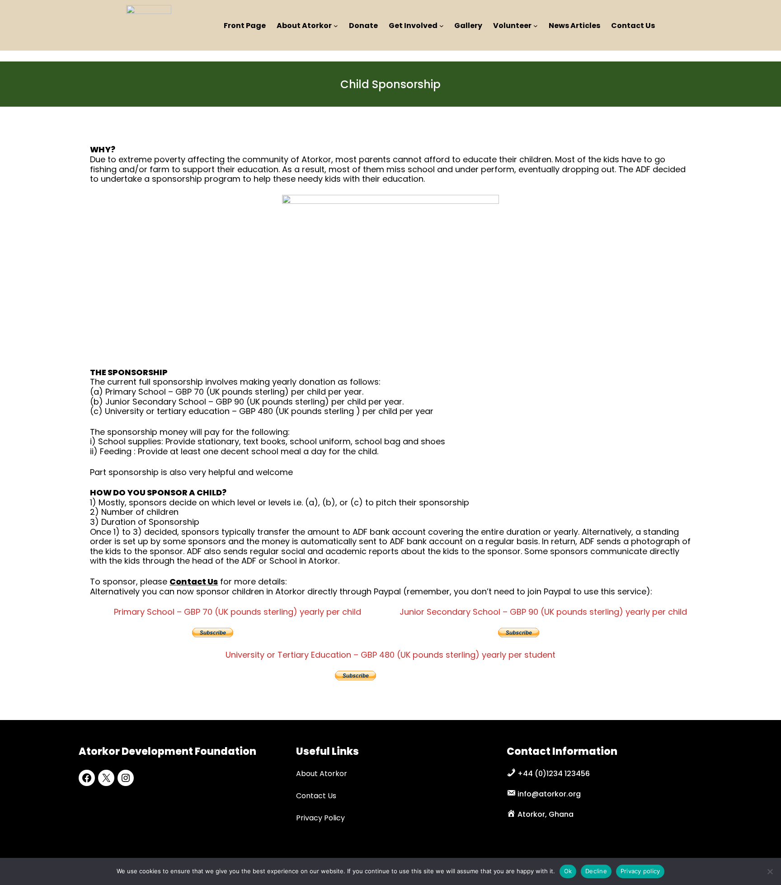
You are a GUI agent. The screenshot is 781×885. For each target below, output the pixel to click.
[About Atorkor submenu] (336, 25)
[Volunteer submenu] (535, 25)
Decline (596, 871)
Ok (568, 871)
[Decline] (769, 871)
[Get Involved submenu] (441, 25)
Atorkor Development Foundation (167, 751)
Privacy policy (640, 871)
